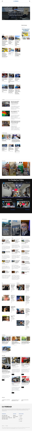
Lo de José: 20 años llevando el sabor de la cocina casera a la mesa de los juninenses (25, 263)
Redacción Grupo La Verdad (14, 16)
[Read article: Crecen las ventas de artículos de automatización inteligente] (13, 261)
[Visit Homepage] (16, 1)
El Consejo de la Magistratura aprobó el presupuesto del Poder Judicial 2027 (26, 172)
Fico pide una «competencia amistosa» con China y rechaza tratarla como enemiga (25, 231)
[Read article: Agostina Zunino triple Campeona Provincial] (18, 75)
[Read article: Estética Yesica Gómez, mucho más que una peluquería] (6, 287)
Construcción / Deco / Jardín (6, 416)
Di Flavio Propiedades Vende (5, 351)
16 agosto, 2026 (4, 273)
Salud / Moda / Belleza (5, 418)
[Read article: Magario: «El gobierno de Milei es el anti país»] (6, 136)
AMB (3, 368)
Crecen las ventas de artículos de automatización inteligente (17, 261)
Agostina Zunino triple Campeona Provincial (17, 79)
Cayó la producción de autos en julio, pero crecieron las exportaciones (16, 365)
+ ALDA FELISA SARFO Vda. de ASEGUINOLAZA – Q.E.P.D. (25, 400)
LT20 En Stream (20, 199)
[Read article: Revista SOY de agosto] (6, 318)
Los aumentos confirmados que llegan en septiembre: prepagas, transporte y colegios (16, 13)
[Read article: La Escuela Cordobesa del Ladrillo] (13, 272)
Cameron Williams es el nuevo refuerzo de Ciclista (4, 79)
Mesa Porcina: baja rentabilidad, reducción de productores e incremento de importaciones (15, 102)
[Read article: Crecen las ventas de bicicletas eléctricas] (16, 379)
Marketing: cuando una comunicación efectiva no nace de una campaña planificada (6, 262)
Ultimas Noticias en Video (6, 199)
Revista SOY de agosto (13, 316)
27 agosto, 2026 (4, 46)
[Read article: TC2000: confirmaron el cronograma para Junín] (5, 87)
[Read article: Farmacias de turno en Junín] (11, 50)
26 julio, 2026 (23, 367)
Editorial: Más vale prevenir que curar (7, 251)
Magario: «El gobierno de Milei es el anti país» (6, 140)
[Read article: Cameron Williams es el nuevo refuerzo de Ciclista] (5, 75)
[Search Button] (29, 1)
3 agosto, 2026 (24, 254)
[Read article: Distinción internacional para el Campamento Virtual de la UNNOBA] (18, 50)
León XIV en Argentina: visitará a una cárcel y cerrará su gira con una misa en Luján (11, 149)
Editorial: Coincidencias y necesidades (7, 272)
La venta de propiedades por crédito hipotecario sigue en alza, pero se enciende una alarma (25, 342)
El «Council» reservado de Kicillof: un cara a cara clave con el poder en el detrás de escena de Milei (6, 242)
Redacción (3, 425)
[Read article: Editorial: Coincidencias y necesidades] (3, 272)
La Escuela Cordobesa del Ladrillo (17, 272)
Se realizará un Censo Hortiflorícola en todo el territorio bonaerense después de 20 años (4, 149)
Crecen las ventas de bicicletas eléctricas (16, 383)
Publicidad (7, 425)
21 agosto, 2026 (4, 264)
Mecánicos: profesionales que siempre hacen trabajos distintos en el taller (25, 365)
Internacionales (5, 229)
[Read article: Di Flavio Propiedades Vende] (6, 349)
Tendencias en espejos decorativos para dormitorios (17, 241)
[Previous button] (3, 13)
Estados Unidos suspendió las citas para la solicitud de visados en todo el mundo (15, 231)
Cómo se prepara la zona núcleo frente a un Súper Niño (15, 111)
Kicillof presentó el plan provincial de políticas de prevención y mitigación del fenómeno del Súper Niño (17, 149)
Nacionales (4, 167)
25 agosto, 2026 (13, 124)
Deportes (4, 76)
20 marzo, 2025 (4, 352)
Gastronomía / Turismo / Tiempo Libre (7, 417)
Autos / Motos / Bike (4, 415)
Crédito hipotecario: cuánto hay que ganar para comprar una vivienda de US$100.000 (5, 171)
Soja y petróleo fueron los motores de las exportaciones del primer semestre (12, 172)
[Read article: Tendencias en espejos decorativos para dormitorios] (13, 241)
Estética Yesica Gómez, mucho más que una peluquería (13, 286)
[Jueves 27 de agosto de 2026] (25, 39)
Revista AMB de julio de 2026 (25, 383)
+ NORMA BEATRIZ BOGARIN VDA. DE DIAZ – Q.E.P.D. (6, 400)
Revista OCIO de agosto (27, 272)
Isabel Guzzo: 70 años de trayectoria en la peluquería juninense (13, 297)
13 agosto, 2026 (14, 243)
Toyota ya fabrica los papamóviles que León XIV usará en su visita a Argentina (6, 371)
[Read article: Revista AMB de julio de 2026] (25, 379)
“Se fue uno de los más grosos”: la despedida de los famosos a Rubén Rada (28, 286)
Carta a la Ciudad (15, 416)
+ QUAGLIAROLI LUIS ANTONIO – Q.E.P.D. (16, 400)
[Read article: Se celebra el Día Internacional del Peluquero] (6, 309)
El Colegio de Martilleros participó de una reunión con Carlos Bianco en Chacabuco (16, 251)
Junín (3, 51)
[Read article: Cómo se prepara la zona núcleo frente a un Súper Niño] (6, 113)
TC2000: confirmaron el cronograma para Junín (4, 90)
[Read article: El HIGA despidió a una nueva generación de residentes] (11, 38)
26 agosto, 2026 (17, 56)
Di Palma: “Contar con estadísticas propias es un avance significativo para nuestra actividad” (16, 342)
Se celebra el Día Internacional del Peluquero (13, 307)
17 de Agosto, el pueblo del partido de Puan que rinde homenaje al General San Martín (25, 241)
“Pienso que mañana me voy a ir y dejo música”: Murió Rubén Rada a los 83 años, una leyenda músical (28, 298)
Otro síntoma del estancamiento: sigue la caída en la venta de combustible (19, 172)
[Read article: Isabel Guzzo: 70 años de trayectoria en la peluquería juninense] (6, 298)
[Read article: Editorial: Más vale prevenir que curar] (3, 252)
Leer (13, 374)
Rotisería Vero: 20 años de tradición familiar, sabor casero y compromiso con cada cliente (25, 252)
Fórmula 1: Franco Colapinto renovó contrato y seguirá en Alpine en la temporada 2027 (17, 91)
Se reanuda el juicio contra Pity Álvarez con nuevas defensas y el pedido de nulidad (28, 310)
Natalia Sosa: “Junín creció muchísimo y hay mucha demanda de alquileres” (5, 342)
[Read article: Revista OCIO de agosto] (23, 272)
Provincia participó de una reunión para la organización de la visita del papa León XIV (16, 140)
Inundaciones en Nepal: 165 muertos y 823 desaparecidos (6, 232)
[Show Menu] (2, 1)
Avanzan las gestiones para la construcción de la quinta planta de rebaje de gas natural (4, 54)
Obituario (14, 415)
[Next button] (28, 13)
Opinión (14, 417)
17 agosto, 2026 (24, 244)
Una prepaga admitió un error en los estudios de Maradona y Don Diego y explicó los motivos (28, 323)
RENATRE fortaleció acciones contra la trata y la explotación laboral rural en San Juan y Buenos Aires (15, 122)
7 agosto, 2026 (14, 367)
